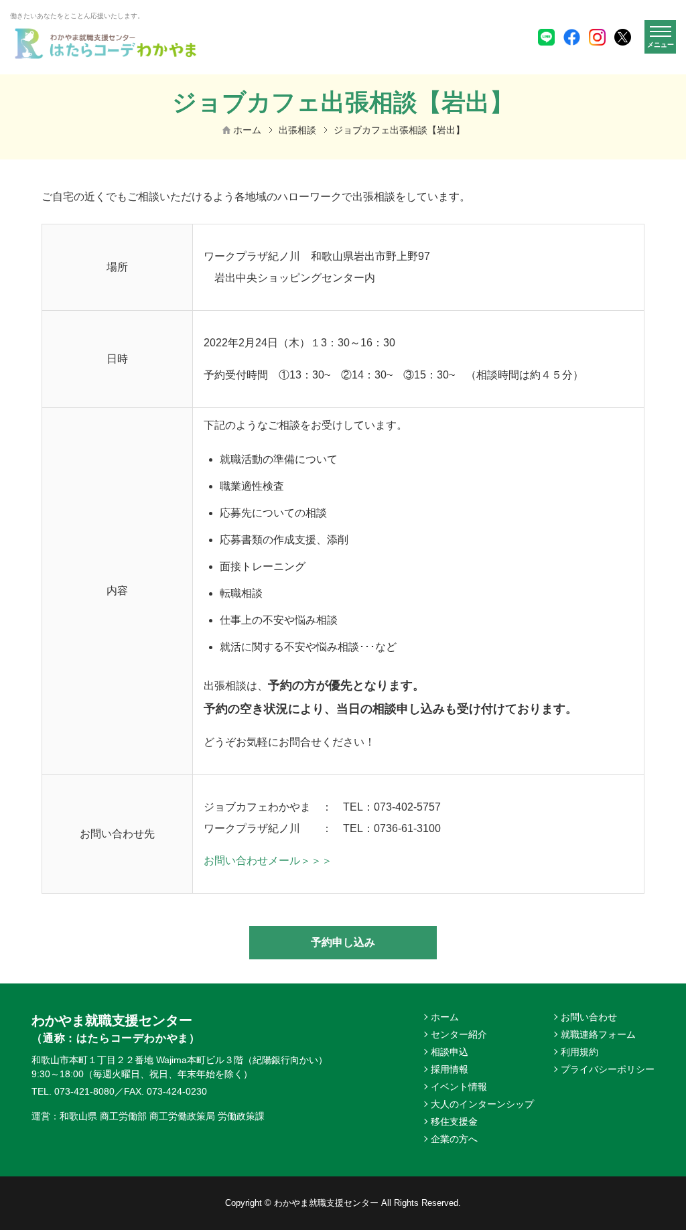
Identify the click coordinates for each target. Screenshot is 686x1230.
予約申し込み (343, 942)
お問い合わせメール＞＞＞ (268, 860)
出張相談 (297, 130)
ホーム (247, 130)
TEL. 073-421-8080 (73, 1091)
